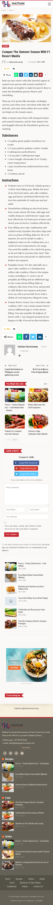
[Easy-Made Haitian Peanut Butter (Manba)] (11, 578)
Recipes (19, 879)
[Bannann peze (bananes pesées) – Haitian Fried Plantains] (11, 589)
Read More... (26, 747)
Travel (11, 882)
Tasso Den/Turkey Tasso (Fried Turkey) (33, 598)
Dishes (31, 879)
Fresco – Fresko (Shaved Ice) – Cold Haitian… (32, 763)
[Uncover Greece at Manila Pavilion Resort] (8, 787)
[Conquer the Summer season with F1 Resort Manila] (8, 854)
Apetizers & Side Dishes (30, 882)
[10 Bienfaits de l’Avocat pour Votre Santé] (11, 612)
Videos (25, 886)
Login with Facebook (28, 462)
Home (7, 879)
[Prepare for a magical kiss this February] (15, 421)
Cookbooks (11, 886)
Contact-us (38, 886)
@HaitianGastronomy (30, 708)
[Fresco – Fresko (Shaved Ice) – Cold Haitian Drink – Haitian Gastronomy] (15, 395)
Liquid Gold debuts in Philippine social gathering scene (14, 372)
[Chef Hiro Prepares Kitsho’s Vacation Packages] (11, 624)
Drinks (5, 46)
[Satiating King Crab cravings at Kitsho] (8, 816)
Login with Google (28, 468)
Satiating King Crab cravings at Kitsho (29, 813)
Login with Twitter (28, 474)
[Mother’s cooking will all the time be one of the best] (8, 865)
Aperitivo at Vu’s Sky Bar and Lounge (29, 823)
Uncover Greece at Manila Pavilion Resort (31, 785)
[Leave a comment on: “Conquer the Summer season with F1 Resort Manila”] (14, 69)
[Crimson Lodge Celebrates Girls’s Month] (38, 421)
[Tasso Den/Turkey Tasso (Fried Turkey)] (11, 601)
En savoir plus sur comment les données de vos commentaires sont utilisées (26, 547)
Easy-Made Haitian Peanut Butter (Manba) (31, 774)
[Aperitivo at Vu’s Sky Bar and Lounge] (8, 826)
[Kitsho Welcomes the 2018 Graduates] (38, 395)
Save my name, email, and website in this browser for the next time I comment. (23, 527)
